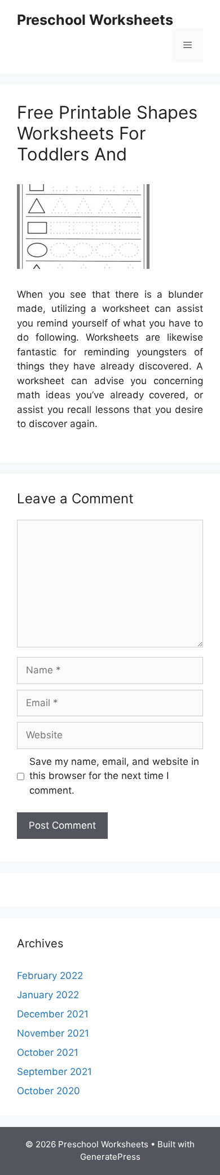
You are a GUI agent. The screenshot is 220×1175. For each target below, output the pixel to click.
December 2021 (53, 1014)
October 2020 (48, 1090)
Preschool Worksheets (95, 19)
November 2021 (53, 1033)
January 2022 (48, 994)
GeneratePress (110, 1156)
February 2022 (50, 975)
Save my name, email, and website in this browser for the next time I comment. (114, 776)
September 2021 (54, 1071)
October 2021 (47, 1052)
